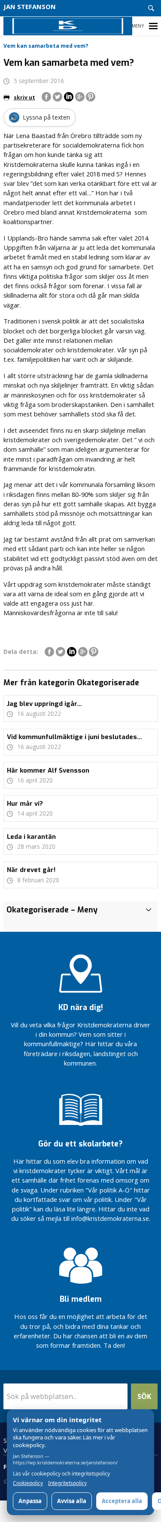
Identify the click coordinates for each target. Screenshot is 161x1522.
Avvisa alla (71, 1501)
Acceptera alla (122, 1501)
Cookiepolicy (28, 1483)
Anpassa (30, 1501)
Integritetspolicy (67, 1483)
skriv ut (24, 97)
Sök (144, 1396)
